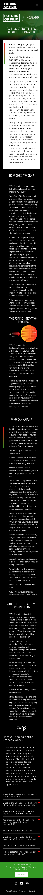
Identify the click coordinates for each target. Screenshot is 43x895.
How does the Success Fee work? (19, 830)
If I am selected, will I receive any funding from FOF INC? (20, 852)
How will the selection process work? (18, 738)
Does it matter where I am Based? (20, 845)
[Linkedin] (21, 883)
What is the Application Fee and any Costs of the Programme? (19, 812)
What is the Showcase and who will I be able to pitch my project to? (20, 803)
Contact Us (32, 891)
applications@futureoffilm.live (25, 595)
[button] (37, 5)
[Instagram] (16, 883)
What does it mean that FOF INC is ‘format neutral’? (20, 795)
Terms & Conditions (11, 891)
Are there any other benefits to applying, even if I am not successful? (18, 821)
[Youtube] (27, 883)
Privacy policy (23, 891)
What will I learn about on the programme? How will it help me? (19, 838)
